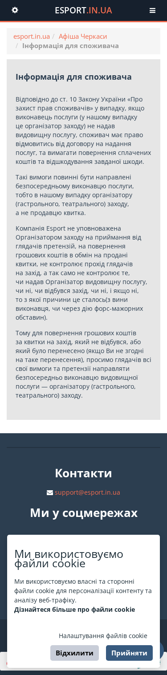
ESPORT (83, 10)
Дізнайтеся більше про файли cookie (74, 609)
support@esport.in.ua (87, 492)
